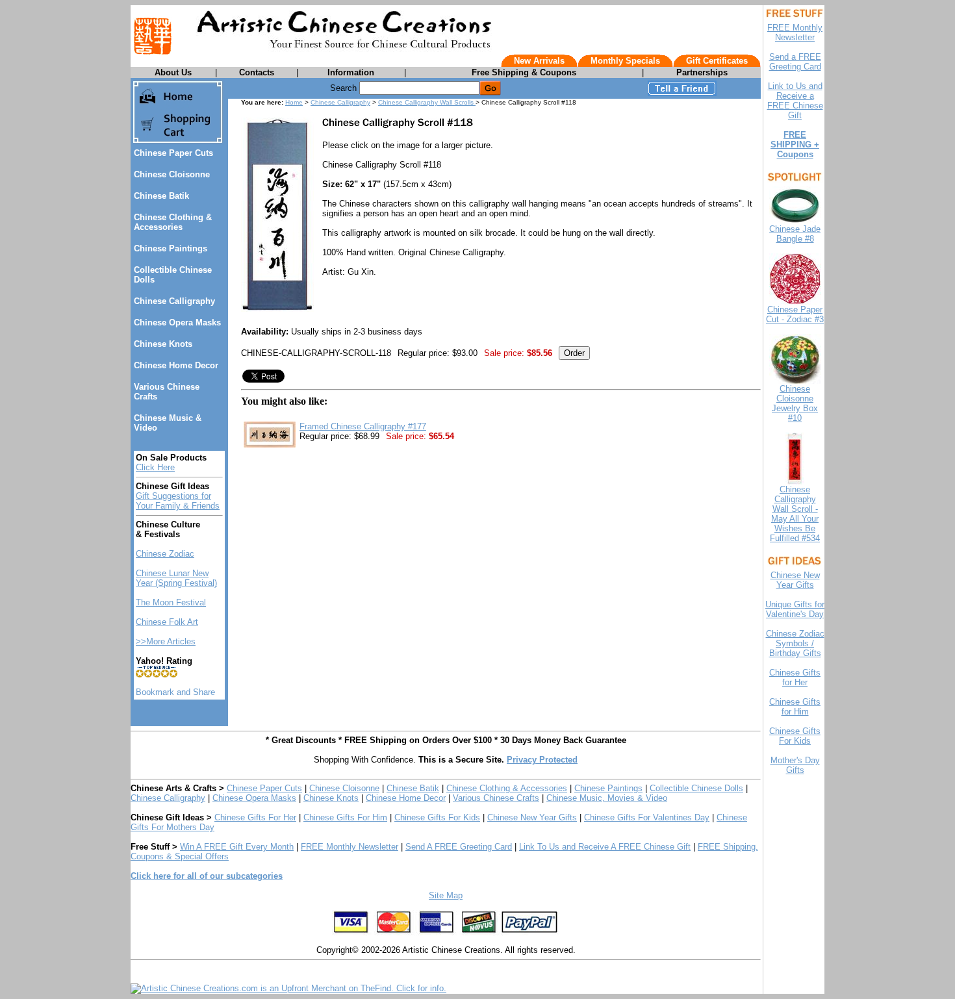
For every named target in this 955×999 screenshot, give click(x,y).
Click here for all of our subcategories (207, 876)
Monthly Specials (625, 61)
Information (350, 72)
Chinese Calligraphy (174, 301)
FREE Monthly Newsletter (349, 847)
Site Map (446, 895)
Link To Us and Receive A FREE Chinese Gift (605, 847)
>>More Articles (166, 641)
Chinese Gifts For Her (255, 817)
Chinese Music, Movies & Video (606, 798)
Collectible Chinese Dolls (696, 788)
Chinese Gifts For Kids (437, 817)
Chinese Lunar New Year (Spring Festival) (176, 578)
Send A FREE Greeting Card (458, 847)
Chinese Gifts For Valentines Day (646, 817)
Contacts (256, 72)
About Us (173, 72)
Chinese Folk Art (167, 622)
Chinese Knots (163, 344)
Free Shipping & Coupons (524, 72)
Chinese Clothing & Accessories (173, 222)
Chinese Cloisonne (172, 174)
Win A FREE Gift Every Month (237, 847)
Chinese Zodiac (165, 554)
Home (294, 102)
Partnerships (702, 72)
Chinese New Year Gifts (532, 817)
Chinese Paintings (170, 248)
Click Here (155, 467)
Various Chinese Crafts (496, 798)
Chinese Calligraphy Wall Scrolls (427, 102)
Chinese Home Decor (176, 365)
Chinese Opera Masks (177, 322)
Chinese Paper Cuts (173, 153)
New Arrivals (539, 61)
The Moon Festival (171, 602)
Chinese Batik (161, 196)
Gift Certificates (717, 61)
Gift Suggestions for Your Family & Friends (178, 501)
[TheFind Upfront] (288, 988)
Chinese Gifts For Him (345, 817)
